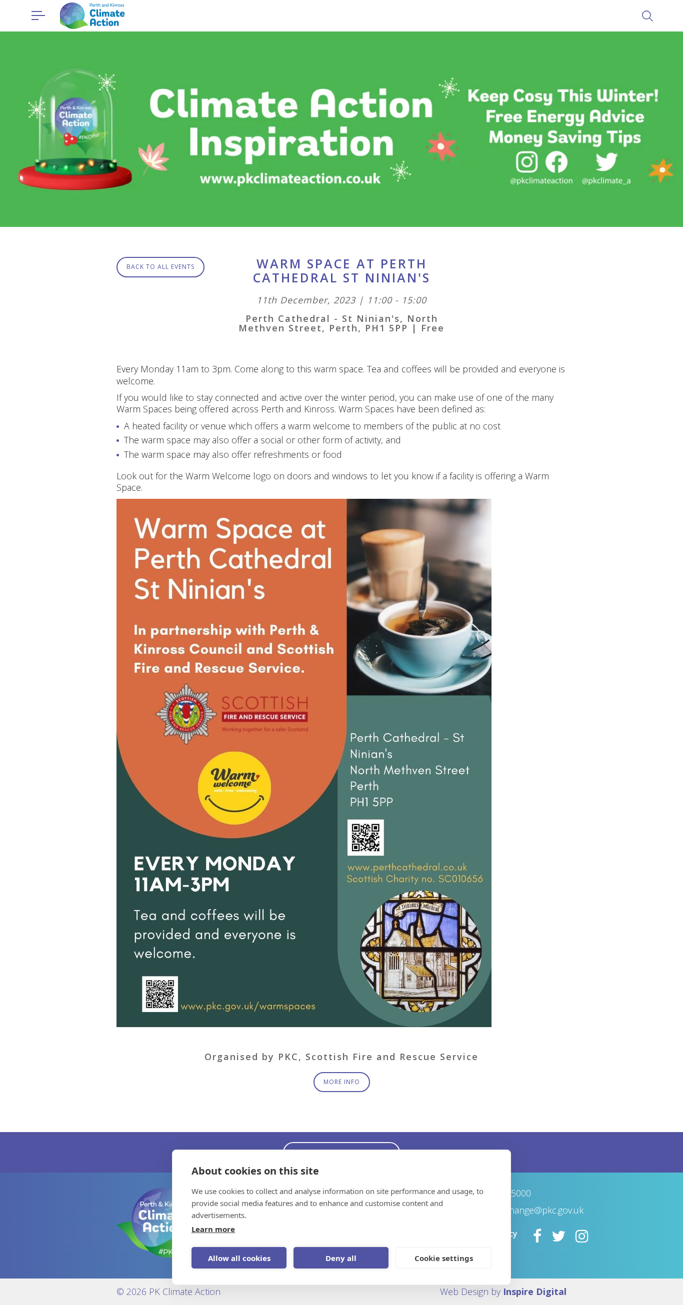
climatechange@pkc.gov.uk (530, 1210)
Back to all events (160, 266)
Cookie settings (443, 1258)
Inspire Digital (534, 1292)
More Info (342, 1082)
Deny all (341, 1258)
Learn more (213, 1229)
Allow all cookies (239, 1258)
